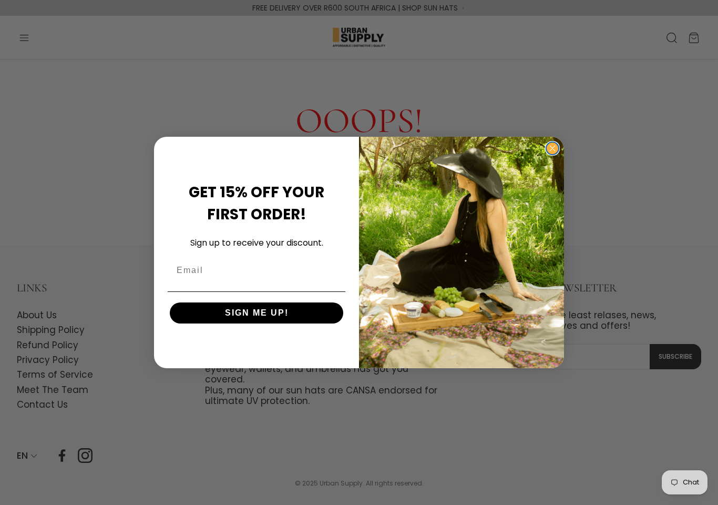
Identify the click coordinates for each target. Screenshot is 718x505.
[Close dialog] (552, 148)
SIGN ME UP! (257, 312)
